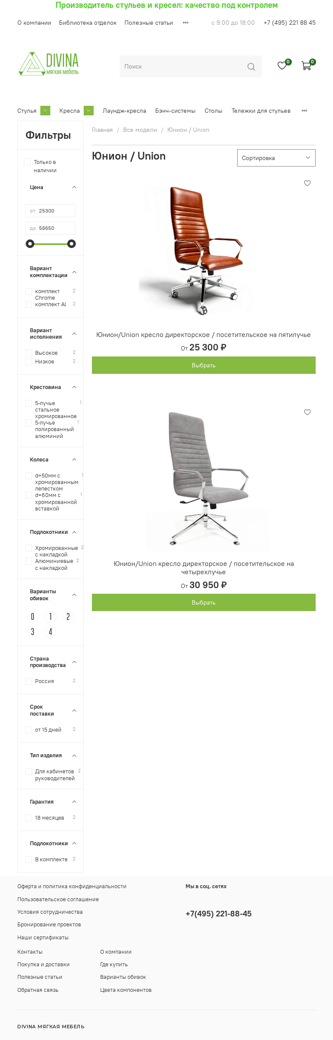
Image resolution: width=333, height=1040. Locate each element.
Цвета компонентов (126, 990)
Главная (102, 130)
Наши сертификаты (43, 937)
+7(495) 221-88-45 (218, 914)
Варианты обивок (123, 977)
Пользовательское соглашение (58, 899)
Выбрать (203, 365)
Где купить (114, 964)
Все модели (140, 130)
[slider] (29, 243)
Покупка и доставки (43, 964)
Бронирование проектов (49, 924)
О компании (34, 22)
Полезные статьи (148, 22)
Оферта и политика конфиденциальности (72, 886)
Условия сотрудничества (50, 912)
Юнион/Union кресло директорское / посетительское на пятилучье (203, 334)
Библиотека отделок (88, 22)
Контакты (29, 951)
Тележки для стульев (261, 110)
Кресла (69, 110)
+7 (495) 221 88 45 (290, 22)
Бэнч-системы (175, 110)
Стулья (26, 110)
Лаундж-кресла (124, 110)
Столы (213, 110)
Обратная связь (38, 990)
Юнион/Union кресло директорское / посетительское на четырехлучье (204, 567)
